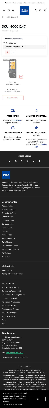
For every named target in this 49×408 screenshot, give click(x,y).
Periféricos (6, 253)
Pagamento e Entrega (10, 309)
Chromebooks (7, 217)
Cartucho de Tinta (9, 213)
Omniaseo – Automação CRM (13, 295)
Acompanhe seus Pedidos (12, 274)
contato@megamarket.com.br (15, 357)
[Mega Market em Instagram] (27, 161)
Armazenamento (8, 209)
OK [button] (38, 399)
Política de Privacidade (11, 302)
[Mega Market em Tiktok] (39, 161)
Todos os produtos (24, 367)
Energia (5, 231)
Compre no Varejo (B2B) (11, 291)
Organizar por (10, 43)
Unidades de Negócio (10, 298)
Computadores (8, 220)
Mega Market (31, 370)
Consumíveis (7, 228)
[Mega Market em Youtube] (33, 161)
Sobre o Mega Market (10, 287)
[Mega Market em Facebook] (15, 161)
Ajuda (4, 320)
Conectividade (7, 224)
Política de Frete (8, 316)
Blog (3, 324)
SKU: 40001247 (12, 17)
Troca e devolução (9, 313)
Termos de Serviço (9, 305)
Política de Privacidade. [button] (13, 404)
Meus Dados (7, 270)
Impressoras (7, 235)
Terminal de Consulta (10, 249)
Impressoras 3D (8, 238)
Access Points (7, 206)
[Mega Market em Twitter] (9, 161)
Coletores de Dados (10, 246)
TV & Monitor (7, 242)
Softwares (6, 256)
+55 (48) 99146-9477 (14, 353)
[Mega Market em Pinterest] (21, 161)
